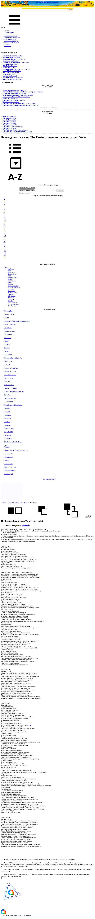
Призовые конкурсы (10, 36)
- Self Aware (10, 61)
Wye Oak (7, 412)
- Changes (9, 121)
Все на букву (49, 479)
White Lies (7, 425)
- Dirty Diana (12, 71)
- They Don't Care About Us (16, 69)
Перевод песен (9, 32)
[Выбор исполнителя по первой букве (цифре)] (15, 183)
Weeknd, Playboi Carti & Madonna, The (16, 450)
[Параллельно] (15, 517)
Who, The (7, 381)
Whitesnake (7, 338)
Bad (9, 270)
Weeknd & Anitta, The (11, 368)
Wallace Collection (9, 470)
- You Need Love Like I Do (20, 105)
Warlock (6, 447)
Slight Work (11, 296)
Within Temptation (9, 324)
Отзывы (7, 44)
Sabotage (11, 294)
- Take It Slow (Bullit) (18, 95)
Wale (25, 502)
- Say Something (16, 97)
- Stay (15, 90)
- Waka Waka (16, 62)
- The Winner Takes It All (12, 79)
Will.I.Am (7, 344)
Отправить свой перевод (12, 42)
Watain (6, 460)
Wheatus (7, 408)
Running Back (12, 292)
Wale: (6, 267)
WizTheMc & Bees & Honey (13, 442)
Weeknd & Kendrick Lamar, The (14, 391)
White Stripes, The (9, 331)
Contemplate (12, 281)
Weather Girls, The (10, 371)
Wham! (6, 341)
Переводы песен (13, 502)
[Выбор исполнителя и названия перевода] (15, 154)
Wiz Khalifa (8, 328)
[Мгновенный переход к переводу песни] (15, 169)
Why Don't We (8, 432)
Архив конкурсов (10, 39)
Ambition (11, 269)
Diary (10, 282)
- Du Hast (9, 67)
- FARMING (10, 98)
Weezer (6, 317)
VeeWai (25, 525)
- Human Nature (13, 77)
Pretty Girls (11, 291)
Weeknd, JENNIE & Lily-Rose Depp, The (17, 321)
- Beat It (10, 64)
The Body (11, 301)
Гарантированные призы (12, 37)
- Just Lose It (9, 74)
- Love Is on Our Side (13, 126)
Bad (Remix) (12, 272)
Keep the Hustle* (13, 286)
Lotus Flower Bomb (14, 287)
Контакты (7, 46)
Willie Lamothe (8, 457)
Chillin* (10, 279)
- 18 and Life (10, 118)
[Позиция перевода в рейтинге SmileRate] (89, 517)
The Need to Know (14, 304)
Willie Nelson (8, 334)
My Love (11, 289)
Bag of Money (12, 274)
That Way (11, 299)
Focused (10, 284)
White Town (8, 395)
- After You (9, 120)
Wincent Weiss (8, 378)
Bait (9, 276)
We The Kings (8, 454)
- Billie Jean (12, 57)
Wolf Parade (8, 354)
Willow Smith (8, 464)
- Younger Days (11, 102)
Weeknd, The (8, 311)
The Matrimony (12, 302)
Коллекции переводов (11, 41)
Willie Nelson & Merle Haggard (13, 405)
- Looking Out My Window (23, 92)
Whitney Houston (9, 314)
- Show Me (9, 128)
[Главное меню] (15, 26)
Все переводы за (48, 107)
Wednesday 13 (8, 474)
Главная (6, 31)
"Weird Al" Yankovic (10, 388)
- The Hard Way (14, 59)
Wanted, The (8, 361)
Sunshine (11, 297)
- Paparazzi (10, 76)
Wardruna (7, 422)
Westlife (6, 351)
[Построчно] (43, 517)
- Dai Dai (12, 56)
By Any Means (12, 277)
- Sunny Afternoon (15, 130)
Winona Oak (8, 438)
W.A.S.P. (7, 365)
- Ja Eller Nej (14, 93)
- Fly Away (9, 123)
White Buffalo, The (10, 375)
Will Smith (7, 418)
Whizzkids (7, 415)
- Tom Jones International (14, 100)
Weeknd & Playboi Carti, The (13, 358)
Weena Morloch (9, 428)
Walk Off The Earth (10, 467)
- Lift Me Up (10, 125)
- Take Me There (10, 66)
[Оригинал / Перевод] (71, 517)
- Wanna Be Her (9, 116)
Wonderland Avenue (10, 398)
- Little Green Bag (19, 103)
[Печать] (86, 517)
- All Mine (17, 131)
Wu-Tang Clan (8, 401)
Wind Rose (7, 435)
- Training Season (11, 72)
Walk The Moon (9, 385)
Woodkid (7, 348)
